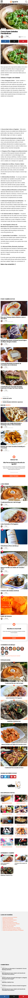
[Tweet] (14, 996)
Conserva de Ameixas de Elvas (10, 591)
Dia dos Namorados (21, 847)
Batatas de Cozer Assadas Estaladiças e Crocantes (13, 447)
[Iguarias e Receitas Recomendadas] (7, 798)
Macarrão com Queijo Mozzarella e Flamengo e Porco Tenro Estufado (11, 424)
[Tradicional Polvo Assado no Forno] (14, 756)
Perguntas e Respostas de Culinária (12, 655)
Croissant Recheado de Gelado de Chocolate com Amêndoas (11, 364)
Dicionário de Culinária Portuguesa (9, 919)
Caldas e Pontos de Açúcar (7, 921)
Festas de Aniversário (7, 847)
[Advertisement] (14, 112)
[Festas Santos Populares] (21, 820)
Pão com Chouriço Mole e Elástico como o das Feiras (13, 317)
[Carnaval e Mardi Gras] (21, 831)
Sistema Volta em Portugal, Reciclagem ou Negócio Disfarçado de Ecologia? (14, 978)
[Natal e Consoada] (21, 798)
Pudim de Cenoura (6, 616)
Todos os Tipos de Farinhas (8, 926)
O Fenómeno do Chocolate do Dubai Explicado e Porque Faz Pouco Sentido (12, 387)
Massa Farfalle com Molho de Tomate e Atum (12, 568)
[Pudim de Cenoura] (14, 605)
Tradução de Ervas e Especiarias (9, 925)
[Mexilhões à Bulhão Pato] (14, 710)
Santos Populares (21, 825)
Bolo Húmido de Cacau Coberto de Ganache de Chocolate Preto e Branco (13, 973)
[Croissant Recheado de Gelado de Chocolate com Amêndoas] (14, 354)
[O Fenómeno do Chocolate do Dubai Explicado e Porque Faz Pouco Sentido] (14, 377)
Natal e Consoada (21, 803)
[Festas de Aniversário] (7, 842)
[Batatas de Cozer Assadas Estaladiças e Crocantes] (14, 437)
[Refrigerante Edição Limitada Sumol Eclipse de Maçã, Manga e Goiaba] (14, 331)
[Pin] (23, 996)
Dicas (2, 384)
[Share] (4, 996)
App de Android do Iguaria (7, 918)
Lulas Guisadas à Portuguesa (9, 524)
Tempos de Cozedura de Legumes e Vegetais (11, 928)
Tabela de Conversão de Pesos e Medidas (11, 923)
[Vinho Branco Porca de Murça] (14, 537)
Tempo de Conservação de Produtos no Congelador (13, 930)
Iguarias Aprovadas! (7, 803)
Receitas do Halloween (7, 836)
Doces (2, 361)
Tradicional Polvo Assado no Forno (14, 767)
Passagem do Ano (20, 814)
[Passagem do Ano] (21, 809)
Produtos (3, 338)
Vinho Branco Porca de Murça (9, 546)
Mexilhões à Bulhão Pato (14, 721)
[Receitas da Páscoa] (7, 809)
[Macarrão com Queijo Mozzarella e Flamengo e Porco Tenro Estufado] (14, 414)
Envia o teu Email (14, 476)
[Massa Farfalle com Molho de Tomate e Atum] (14, 558)
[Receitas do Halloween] (7, 831)
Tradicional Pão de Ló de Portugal (11, 502)
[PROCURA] (26, 1)
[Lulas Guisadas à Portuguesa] (14, 515)
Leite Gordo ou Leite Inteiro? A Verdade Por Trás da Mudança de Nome (14, 969)
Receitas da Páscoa (7, 814)
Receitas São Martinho (6, 825)
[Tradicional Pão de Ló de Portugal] (14, 493)
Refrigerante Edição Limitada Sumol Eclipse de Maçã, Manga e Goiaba (14, 341)
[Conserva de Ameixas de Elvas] (14, 581)
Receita (8, 405)
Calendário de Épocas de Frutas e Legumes (11, 927)
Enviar (14, 638)
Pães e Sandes (4, 315)
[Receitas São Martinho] (7, 820)
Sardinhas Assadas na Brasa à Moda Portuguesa (14, 985)
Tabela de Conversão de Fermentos (9, 922)
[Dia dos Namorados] (21, 842)
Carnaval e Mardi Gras (21, 836)
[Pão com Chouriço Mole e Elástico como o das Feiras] (14, 308)
